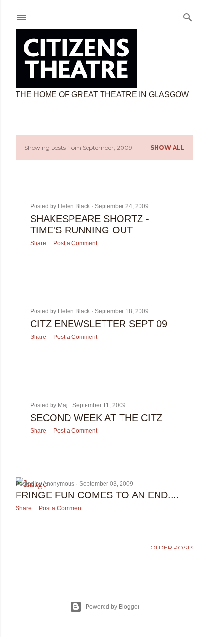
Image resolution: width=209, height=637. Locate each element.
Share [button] (38, 243)
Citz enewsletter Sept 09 (98, 323)
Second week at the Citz (96, 417)
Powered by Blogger (112, 606)
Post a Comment (75, 243)
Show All (167, 147)
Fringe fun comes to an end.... (97, 495)
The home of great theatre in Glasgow (102, 94)
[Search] (187, 15)
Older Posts (171, 547)
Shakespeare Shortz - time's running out (89, 224)
